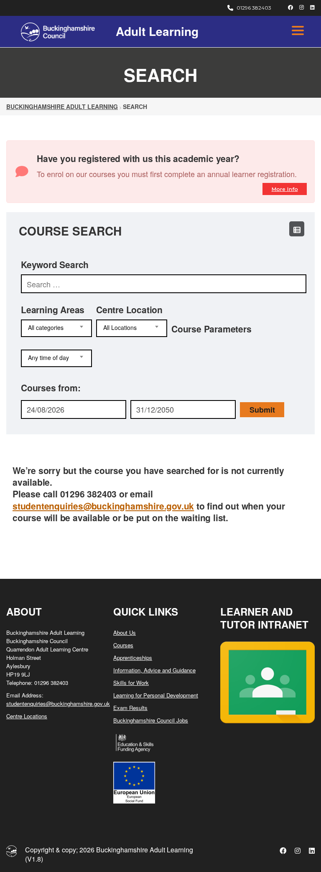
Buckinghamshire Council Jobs (150, 720)
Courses (123, 645)
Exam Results (130, 708)
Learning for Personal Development (155, 695)
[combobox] (56, 328)
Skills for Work (131, 683)
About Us (124, 632)
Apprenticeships (132, 658)
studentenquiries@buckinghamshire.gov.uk (103, 505)
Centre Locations (26, 716)
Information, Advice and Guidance (154, 670)
